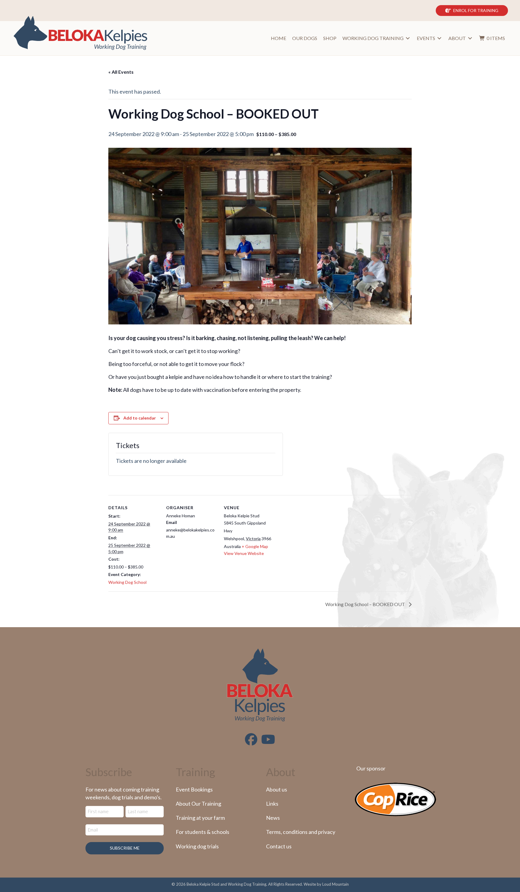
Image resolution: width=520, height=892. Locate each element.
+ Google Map (255, 546)
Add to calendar (139, 417)
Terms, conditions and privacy (300, 832)
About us (276, 789)
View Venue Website (244, 553)
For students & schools (202, 832)
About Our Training (198, 803)
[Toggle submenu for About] (470, 38)
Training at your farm (200, 817)
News (273, 817)
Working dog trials (197, 846)
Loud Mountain (335, 884)
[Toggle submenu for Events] (439, 38)
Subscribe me (125, 847)
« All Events (121, 72)
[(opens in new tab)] (395, 798)
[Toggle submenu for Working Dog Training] (407, 38)
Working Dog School (127, 582)
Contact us (279, 846)
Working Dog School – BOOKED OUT (365, 604)
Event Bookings (194, 789)
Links (272, 803)
